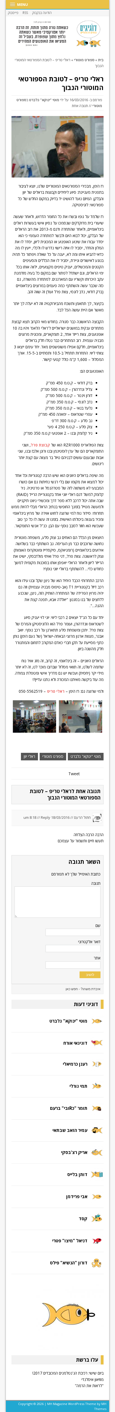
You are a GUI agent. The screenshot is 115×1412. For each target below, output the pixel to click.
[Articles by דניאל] (97, 1244)
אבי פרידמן (76, 1196)
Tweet (74, 773)
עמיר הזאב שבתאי (69, 1130)
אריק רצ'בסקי (74, 1152)
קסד (83, 1218)
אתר (97, 958)
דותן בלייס (77, 1174)
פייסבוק (13, 12)
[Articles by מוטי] (97, 1024)
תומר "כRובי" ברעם (68, 1108)
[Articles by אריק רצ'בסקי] (97, 1156)
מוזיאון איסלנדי (93, 1379)
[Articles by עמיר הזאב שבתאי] (97, 1134)
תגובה (95, 883)
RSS (25, 12)
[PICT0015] (80, 716)
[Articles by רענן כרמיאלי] (97, 1067)
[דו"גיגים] (57, 33)
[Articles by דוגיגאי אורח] (97, 1045)
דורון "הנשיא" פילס (68, 1263)
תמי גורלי (78, 1086)
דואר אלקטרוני (89, 941)
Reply (45, 817)
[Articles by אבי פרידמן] (97, 1200)
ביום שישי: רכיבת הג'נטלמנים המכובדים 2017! (68, 1373)
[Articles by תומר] (97, 1112)
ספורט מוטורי (52, 756)
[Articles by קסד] (97, 1222)
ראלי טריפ (55, 691)
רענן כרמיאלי (75, 1064)
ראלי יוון (29, 756)
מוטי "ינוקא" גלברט (44, 99)
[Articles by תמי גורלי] (97, 1089)
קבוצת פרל (40, 445)
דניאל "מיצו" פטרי (69, 1241)
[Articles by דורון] (97, 1266)
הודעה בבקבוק (42, 12)
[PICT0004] (34, 716)
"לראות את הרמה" (89, 1385)
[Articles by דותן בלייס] (97, 1178)
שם (97, 925)
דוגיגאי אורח (75, 1043)
